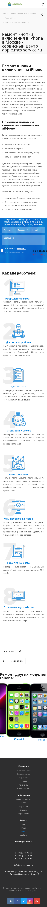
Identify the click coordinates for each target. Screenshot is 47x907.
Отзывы (23, 781)
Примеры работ (23, 841)
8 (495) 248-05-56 (23, 852)
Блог (23, 802)
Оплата (23, 810)
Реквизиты (23, 785)
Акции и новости (23, 799)
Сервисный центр (23, 770)
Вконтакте (10, 901)
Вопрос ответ (23, 788)
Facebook (17, 901)
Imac (23, 828)
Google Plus (37, 901)
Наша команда (23, 774)
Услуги (23, 820)
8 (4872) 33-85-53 (23, 855)
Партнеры (23, 777)
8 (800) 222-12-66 (23, 858)
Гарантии (23, 806)
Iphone (24, 831)
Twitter (23, 901)
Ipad (23, 824)
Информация (23, 795)
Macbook (24, 835)
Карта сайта (23, 813)
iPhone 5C (19, 739)
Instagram (30, 901)
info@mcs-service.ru (23, 865)
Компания (23, 766)
